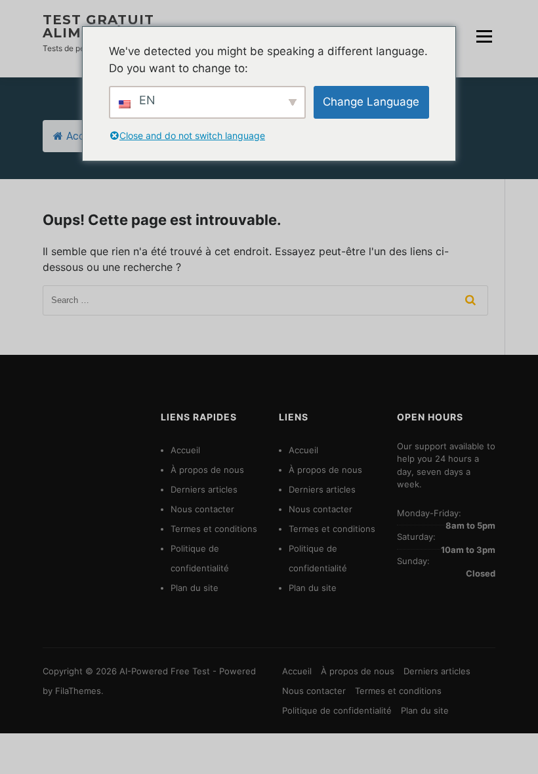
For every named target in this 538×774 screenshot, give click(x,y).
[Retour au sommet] (510, 746)
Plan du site (194, 587)
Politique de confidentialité (337, 710)
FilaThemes (78, 690)
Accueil (83, 136)
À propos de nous (207, 469)
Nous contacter (202, 509)
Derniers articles (204, 489)
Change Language (371, 101)
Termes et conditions (214, 528)
